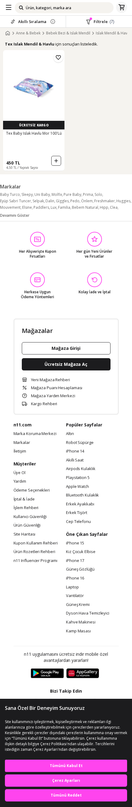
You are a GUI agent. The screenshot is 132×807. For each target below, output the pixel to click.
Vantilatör (75, 595)
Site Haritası (25, 534)
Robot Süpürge (80, 442)
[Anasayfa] (7, 33)
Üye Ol (19, 472)
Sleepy (27, 194)
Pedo (75, 201)
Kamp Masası (78, 631)
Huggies (123, 201)
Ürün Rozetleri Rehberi (34, 551)
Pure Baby (72, 194)
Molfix (57, 194)
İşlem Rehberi (26, 507)
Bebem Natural (85, 207)
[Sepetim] (121, 8)
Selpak (38, 201)
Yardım (20, 481)
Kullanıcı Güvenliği (30, 516)
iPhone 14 (75, 451)
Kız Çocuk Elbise (80, 551)
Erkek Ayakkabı (80, 504)
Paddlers (41, 207)
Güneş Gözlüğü (80, 569)
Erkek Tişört (76, 512)
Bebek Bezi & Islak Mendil (68, 33)
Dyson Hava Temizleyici (87, 613)
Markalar (22, 442)
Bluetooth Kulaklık (82, 495)
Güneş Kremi (78, 604)
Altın (70, 433)
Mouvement (10, 207)
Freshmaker (104, 201)
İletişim (20, 451)
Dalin (49, 201)
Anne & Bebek (28, 33)
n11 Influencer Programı (35, 560)
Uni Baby (42, 194)
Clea (114, 207)
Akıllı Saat (74, 460)
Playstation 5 (78, 477)
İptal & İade (24, 499)
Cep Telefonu (78, 521)
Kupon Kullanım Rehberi (36, 543)
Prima (88, 194)
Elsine (27, 207)
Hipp (104, 207)
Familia (64, 207)
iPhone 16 (75, 578)
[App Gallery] (82, 673)
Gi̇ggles (62, 201)
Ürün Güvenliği (27, 525)
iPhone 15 (75, 543)
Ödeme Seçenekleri (32, 490)
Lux (53, 207)
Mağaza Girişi (66, 348)
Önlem (87, 201)
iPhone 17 (75, 560)
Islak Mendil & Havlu (113, 33)
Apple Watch (77, 486)
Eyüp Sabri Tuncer (15, 201)
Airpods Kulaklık (80, 468)
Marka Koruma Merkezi (35, 433)
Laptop (72, 587)
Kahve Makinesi (80, 622)
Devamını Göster (14, 215)
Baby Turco (10, 194)
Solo (98, 194)
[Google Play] (47, 673)
